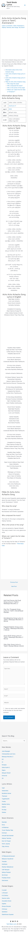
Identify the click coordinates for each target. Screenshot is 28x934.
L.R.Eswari (5, 893)
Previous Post (14, 582)
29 (2, 778)
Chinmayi (4, 909)
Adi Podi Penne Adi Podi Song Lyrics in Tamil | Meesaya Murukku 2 (12, 602)
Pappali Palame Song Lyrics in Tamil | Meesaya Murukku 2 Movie (14, 628)
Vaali (3, 788)
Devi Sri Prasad (6, 841)
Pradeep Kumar (6, 877)
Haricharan (5, 880)
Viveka (4, 801)
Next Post (14, 586)
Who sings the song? (13, 83)
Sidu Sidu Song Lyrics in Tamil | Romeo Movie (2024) (14, 645)
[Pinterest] (15, 921)
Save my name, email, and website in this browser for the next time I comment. (14, 710)
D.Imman (4, 833)
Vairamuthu (5, 790)
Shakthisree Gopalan (8, 914)
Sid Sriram (5, 875)
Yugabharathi (5, 798)
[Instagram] (17, 921)
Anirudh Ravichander (8, 835)
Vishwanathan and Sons (8, 754)
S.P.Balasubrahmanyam (8, 856)
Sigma (3, 770)
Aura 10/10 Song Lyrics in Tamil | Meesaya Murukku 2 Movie (13, 637)
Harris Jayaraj (6, 843)
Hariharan (4, 864)
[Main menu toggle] (25, 5)
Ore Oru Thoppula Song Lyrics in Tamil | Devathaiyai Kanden (13, 610)
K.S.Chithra (5, 895)
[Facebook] (10, 921)
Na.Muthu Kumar (6, 793)
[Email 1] (13, 921)
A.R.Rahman (5, 827)
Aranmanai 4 (20, 25)
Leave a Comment (7, 25)
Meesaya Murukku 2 (7, 756)
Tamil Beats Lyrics (11, 924)
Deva (3, 824)
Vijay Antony (5, 846)
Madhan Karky (6, 804)
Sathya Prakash (6, 872)
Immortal (4, 775)
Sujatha (4, 903)
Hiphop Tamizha (6, 27)
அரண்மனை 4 (12, 106)
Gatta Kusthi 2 (6, 767)
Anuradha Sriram (6, 901)
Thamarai (4, 796)
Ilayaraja (4, 822)
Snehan (4, 812)
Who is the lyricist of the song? (16, 87)
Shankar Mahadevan (7, 867)
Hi (2, 762)
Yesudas (4, 861)
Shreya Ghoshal (6, 906)
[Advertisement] (14, 44)
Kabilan (4, 807)
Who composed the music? (15, 85)
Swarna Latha (6, 898)
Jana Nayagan (6, 751)
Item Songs (15, 27)
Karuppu (4, 764)
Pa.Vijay (4, 809)
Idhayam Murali (6, 773)
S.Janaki (4, 890)
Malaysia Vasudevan (7, 858)
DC (3, 759)
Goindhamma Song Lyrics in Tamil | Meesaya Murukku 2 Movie (13, 619)
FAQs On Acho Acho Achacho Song (15, 81)
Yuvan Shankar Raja (7, 830)
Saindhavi (4, 911)
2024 (14, 25)
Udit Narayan (5, 869)
